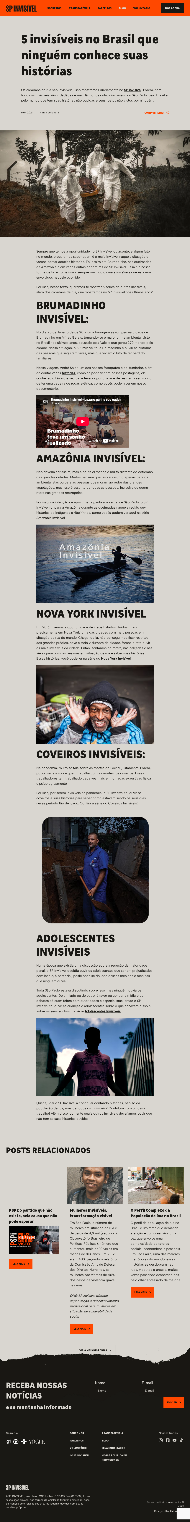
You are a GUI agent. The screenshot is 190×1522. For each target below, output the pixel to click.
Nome (100, 1382)
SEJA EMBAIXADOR (113, 1448)
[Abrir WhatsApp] (180, 1512)
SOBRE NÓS (77, 1433)
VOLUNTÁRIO (78, 1448)
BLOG (105, 1440)
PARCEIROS (77, 1440)
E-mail (147, 1382)
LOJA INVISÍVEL (80, 1455)
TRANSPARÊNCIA (112, 1433)
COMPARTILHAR (154, 112)
